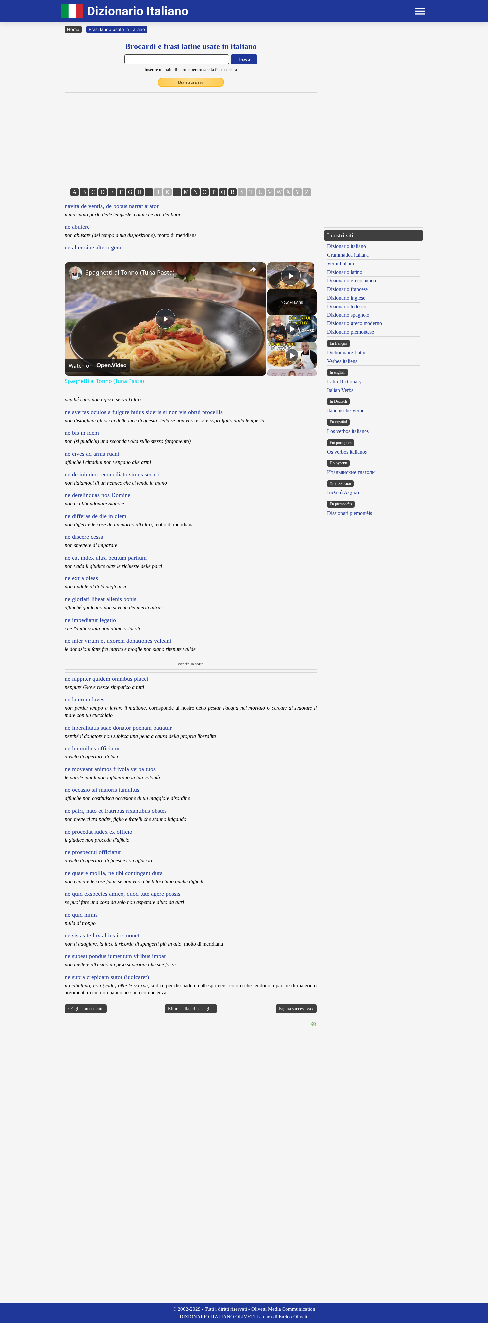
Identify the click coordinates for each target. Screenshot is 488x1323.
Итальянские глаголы (351, 472)
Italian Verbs (340, 390)
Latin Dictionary (344, 381)
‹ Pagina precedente (85, 1008)
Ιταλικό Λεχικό (343, 492)
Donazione (191, 82)
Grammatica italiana (348, 255)
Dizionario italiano (346, 246)
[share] (253, 269)
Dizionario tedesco (346, 306)
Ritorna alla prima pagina (191, 1008)
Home (73, 29)
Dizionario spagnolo (348, 315)
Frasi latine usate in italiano (117, 29)
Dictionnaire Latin (346, 352)
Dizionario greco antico (351, 280)
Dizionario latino (344, 272)
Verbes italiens (342, 361)
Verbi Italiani (340, 263)
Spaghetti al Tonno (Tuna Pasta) (129, 272)
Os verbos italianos (347, 452)
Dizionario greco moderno (354, 323)
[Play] (292, 328)
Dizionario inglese (346, 298)
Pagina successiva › (296, 1008)
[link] (75, 273)
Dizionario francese (347, 289)
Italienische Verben (347, 410)
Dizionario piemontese (350, 332)
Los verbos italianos (348, 431)
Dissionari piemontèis (349, 513)
